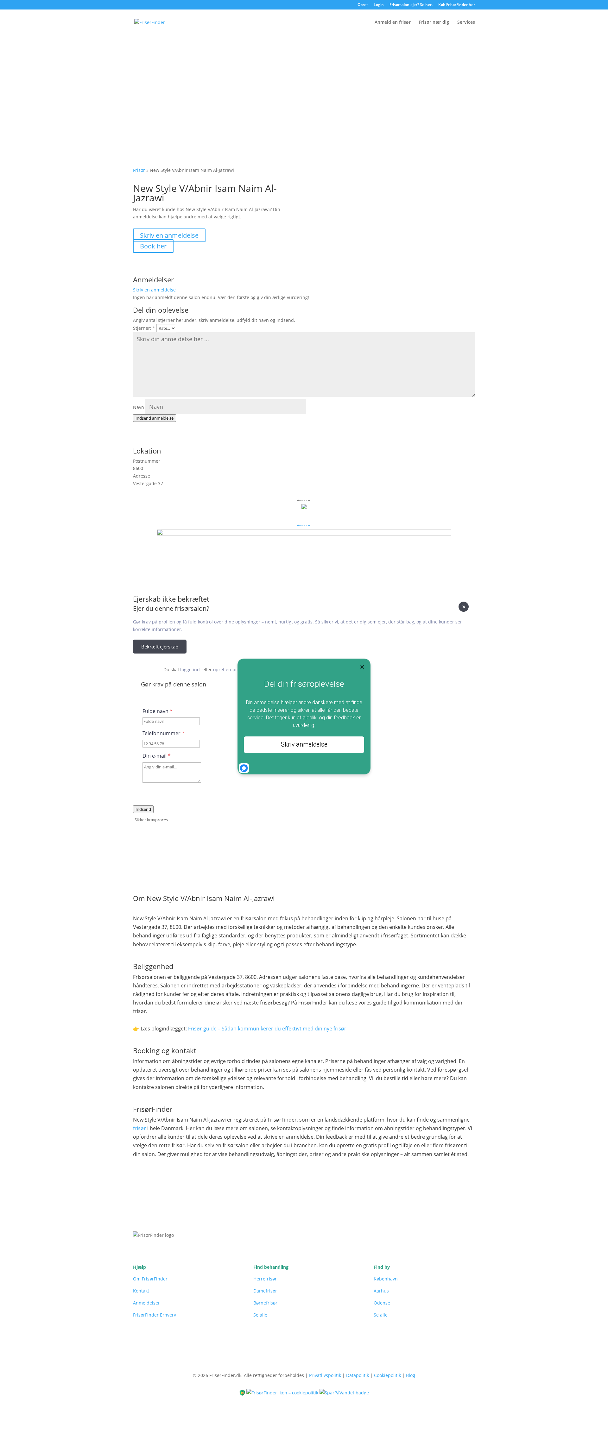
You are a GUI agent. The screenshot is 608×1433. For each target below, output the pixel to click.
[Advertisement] (304, 82)
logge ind (190, 669)
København (386, 1279)
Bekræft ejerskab (159, 646)
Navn (138, 407)
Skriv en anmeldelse (169, 235)
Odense (382, 1303)
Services (466, 22)
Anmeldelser (146, 1303)
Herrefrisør (265, 1279)
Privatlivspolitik (325, 1375)
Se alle (260, 1315)
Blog (410, 1375)
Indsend (143, 809)
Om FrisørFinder (150, 1279)
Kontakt (141, 1291)
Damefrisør (265, 1291)
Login (379, 5)
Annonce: (304, 525)
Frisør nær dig (434, 22)
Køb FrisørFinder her (456, 5)
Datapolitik (357, 1375)
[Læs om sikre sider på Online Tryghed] (242, 1392)
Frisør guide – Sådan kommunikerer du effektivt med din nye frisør (267, 1028)
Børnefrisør (265, 1303)
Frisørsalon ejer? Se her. (411, 5)
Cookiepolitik (387, 1375)
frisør (139, 1128)
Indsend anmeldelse (155, 418)
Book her (153, 246)
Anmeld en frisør (393, 22)
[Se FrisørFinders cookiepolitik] (283, 1392)
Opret (363, 5)
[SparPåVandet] (344, 1392)
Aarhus (381, 1291)
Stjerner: (144, 328)
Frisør (139, 170)
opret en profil (228, 669)
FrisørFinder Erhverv (154, 1315)
